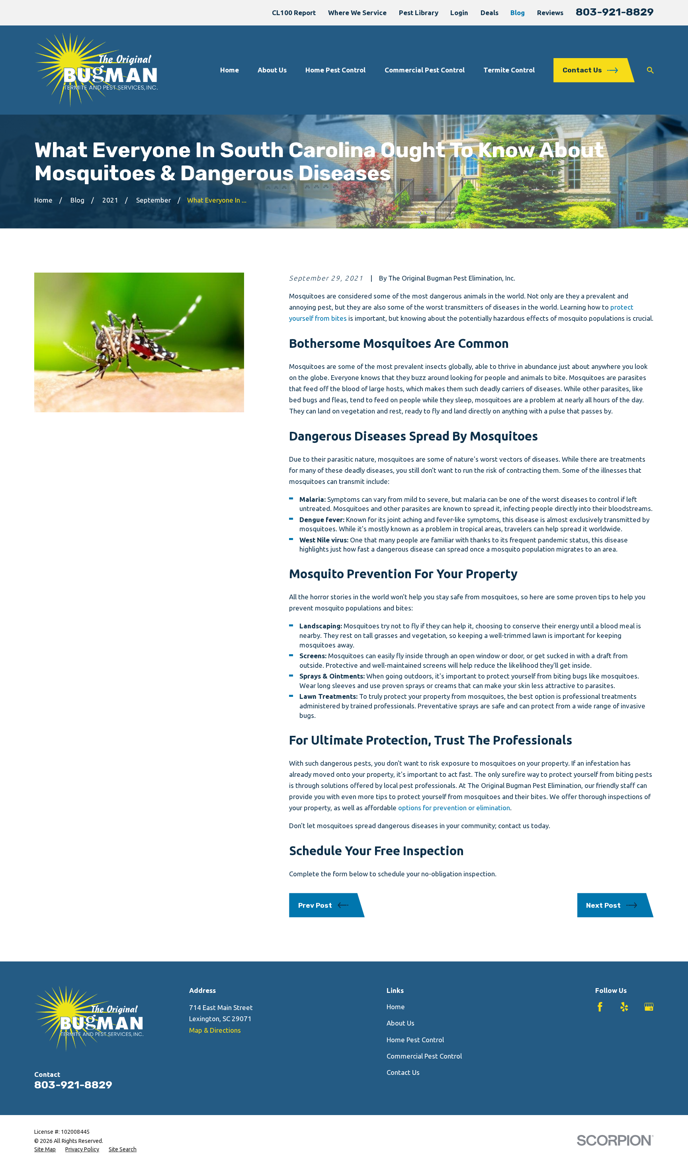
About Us (400, 1023)
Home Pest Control (415, 1039)
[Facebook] (600, 1007)
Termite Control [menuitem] (509, 70)
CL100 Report (294, 12)
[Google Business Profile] (649, 1007)
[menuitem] (45, 1150)
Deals (489, 12)
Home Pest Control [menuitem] (335, 70)
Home (396, 1006)
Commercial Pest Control (424, 1056)
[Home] (96, 70)
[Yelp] (624, 1007)
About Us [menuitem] (272, 70)
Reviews (550, 12)
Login (459, 12)
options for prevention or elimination (454, 807)
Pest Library (418, 12)
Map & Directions (215, 1030)
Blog (517, 12)
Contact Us (403, 1072)
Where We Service (357, 12)
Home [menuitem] (229, 70)
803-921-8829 (615, 12)
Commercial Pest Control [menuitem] (425, 70)
